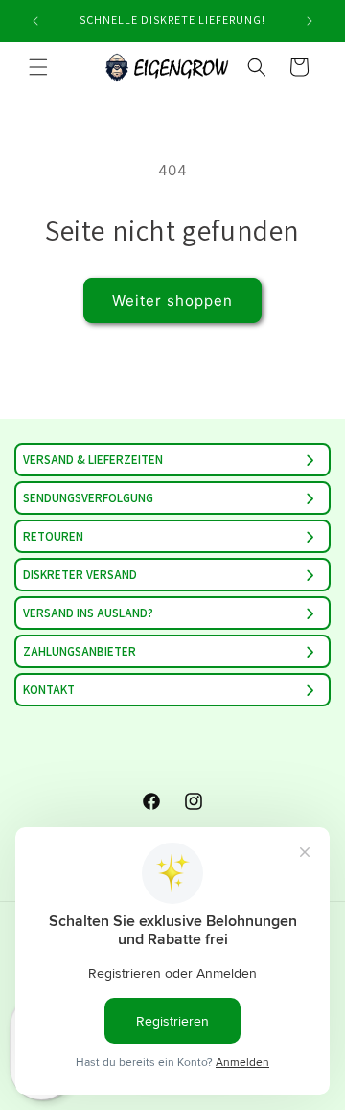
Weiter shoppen (172, 300)
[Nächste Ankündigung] (309, 21)
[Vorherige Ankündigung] (35, 21)
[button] (38, 67)
